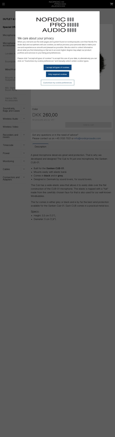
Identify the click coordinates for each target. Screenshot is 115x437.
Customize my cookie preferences (57, 83)
